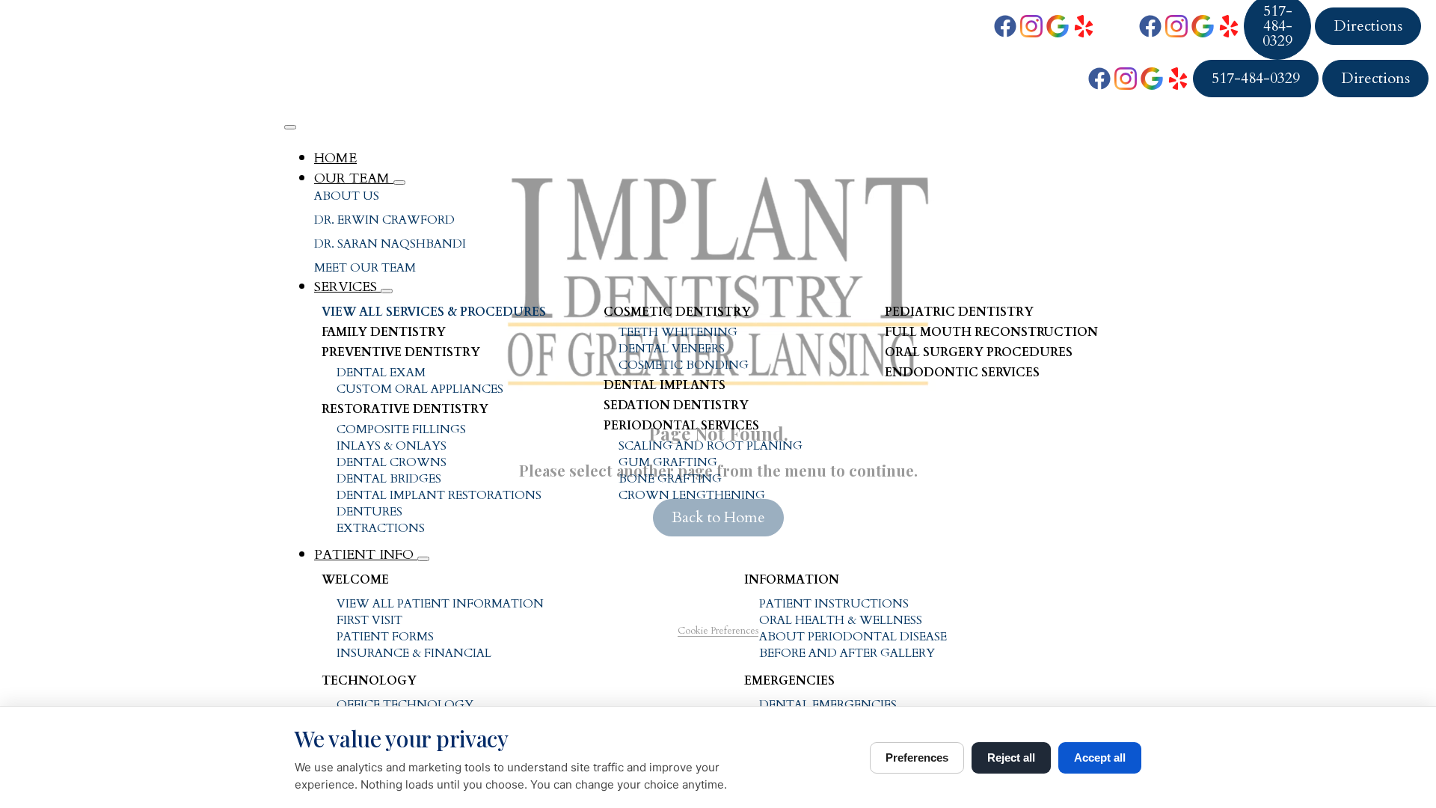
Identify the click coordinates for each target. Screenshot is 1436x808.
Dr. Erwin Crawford (384, 220)
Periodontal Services (681, 425)
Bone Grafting (670, 479)
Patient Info (365, 554)
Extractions (381, 528)
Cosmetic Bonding (684, 365)
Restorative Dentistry (405, 409)
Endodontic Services (962, 372)
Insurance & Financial (414, 653)
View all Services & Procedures (434, 312)
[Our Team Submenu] (399, 182)
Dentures (369, 512)
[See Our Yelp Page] (1084, 26)
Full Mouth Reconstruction (991, 332)
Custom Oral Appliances (420, 389)
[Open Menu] (290, 127)
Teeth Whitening (678, 332)
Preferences (917, 757)
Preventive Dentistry (401, 352)
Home (335, 158)
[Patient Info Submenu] (423, 559)
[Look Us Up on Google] (1057, 26)
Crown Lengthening (692, 495)
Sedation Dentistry (676, 405)
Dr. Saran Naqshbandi (390, 244)
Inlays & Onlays (392, 446)
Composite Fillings (401, 429)
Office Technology (405, 705)
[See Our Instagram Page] (1031, 26)
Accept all (1100, 757)
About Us (346, 196)
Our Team (353, 178)
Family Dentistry (384, 332)
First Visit (369, 620)
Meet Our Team (365, 268)
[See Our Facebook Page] (1005, 26)
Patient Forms (385, 636)
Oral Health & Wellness (840, 620)
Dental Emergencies (828, 705)
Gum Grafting (668, 462)
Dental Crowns (392, 462)
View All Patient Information (440, 604)
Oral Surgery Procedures (979, 352)
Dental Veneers (672, 348)
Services (347, 287)
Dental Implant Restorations (439, 495)
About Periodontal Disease (853, 636)
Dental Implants (664, 385)
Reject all (1011, 757)
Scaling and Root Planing (711, 446)
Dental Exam (381, 372)
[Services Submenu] (387, 291)
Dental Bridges (389, 479)
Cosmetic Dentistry (677, 312)
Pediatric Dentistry (959, 312)
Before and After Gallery (847, 653)
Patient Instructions (834, 604)
